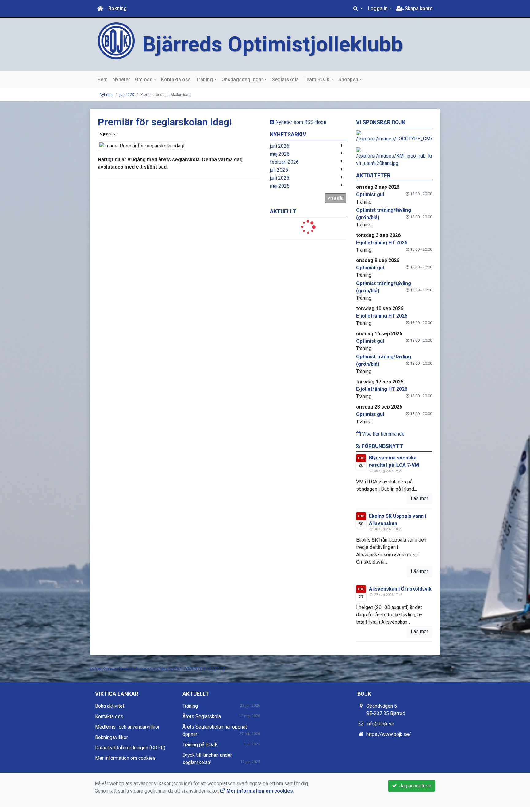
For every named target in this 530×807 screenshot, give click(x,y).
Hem (102, 79)
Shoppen (348, 79)
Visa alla (336, 198)
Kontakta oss (176, 79)
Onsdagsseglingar (242, 79)
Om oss (143, 79)
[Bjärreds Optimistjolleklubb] (116, 40)
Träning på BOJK (200, 745)
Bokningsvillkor (111, 737)
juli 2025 (279, 170)
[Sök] (358, 8)
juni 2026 (279, 146)
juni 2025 (279, 178)
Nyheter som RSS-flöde (300, 122)
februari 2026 (284, 162)
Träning (204, 79)
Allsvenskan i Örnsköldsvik (400, 589)
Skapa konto (418, 8)
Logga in (378, 8)
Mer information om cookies (125, 758)
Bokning (117, 8)
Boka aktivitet (109, 706)
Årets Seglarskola (201, 716)
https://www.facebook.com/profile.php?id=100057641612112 (157, 669)
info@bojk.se (380, 724)
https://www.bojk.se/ (388, 734)
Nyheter (121, 79)
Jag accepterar (414, 786)
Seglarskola (285, 79)
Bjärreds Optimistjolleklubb (272, 44)
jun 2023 (126, 95)
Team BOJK (317, 79)
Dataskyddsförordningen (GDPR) (130, 748)
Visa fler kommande (383, 434)
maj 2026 (280, 154)
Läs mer (419, 498)
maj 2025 (280, 186)
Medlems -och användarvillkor (127, 727)
